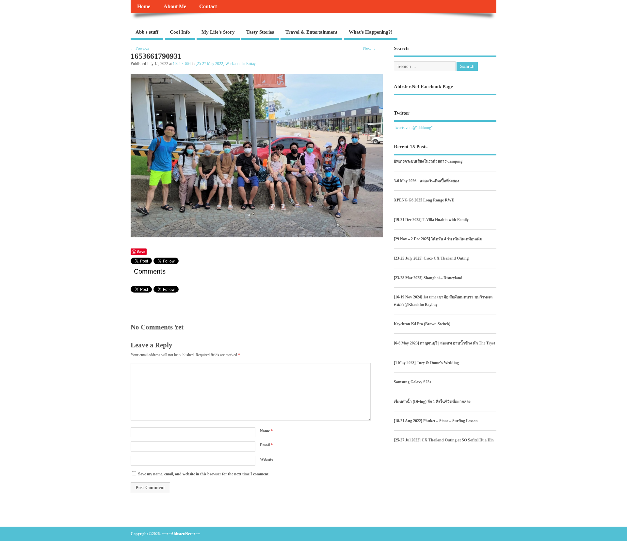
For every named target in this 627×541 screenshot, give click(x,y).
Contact (208, 6)
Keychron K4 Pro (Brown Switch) (422, 324)
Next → (369, 48)
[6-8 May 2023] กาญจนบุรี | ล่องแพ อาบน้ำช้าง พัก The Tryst (444, 343)
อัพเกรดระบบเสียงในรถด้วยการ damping (428, 161)
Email (266, 445)
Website (266, 459)
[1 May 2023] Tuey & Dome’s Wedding (426, 362)
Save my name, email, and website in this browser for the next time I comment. (203, 474)
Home (143, 6)
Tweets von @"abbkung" (413, 127)
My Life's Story (218, 32)
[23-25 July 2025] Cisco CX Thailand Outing (431, 258)
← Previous (140, 48)
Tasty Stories (260, 32)
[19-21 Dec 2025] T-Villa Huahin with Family (431, 219)
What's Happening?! (371, 32)
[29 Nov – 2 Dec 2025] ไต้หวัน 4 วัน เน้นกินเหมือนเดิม (438, 239)
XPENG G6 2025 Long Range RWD (424, 200)
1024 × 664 (182, 64)
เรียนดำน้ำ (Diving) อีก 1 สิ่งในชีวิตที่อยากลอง (432, 401)
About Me (175, 6)
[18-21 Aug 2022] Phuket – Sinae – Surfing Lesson (436, 421)
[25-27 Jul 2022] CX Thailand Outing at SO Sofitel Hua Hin (444, 440)
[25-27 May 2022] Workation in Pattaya (226, 64)
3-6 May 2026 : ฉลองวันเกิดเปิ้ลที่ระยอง (426, 181)
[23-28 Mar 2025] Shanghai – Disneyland (428, 278)
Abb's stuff (147, 32)
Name (266, 431)
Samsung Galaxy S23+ (413, 382)
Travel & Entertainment (311, 32)
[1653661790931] (257, 235)
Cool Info (180, 32)
